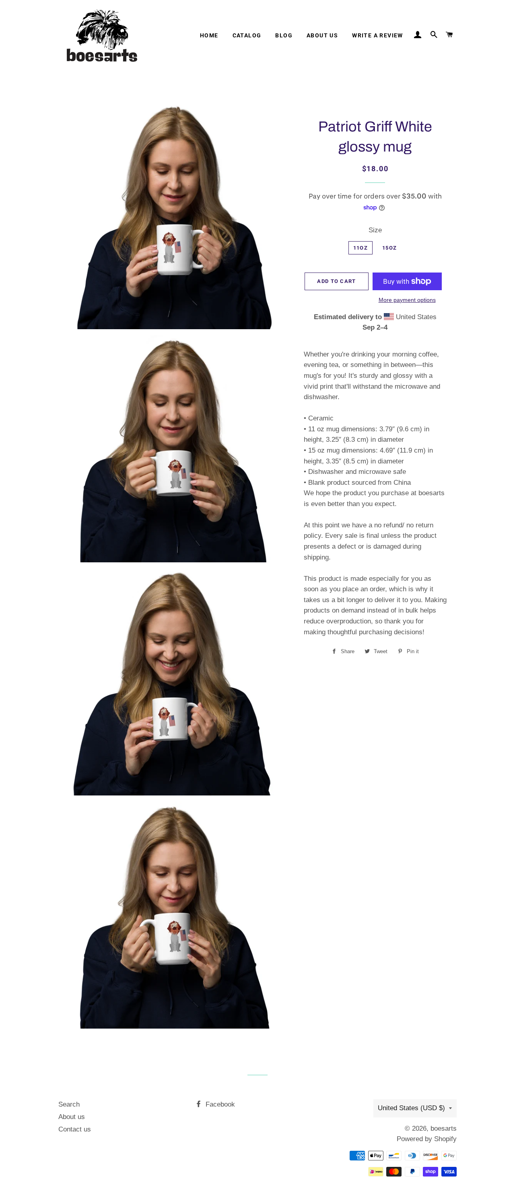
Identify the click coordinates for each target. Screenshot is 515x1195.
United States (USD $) (411, 1108)
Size (375, 230)
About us (322, 35)
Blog (284, 35)
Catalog (247, 35)
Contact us (74, 1129)
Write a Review (377, 35)
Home (209, 35)
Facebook (219, 1104)
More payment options (407, 300)
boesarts (444, 1128)
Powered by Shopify (427, 1139)
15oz (389, 248)
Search (69, 1104)
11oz (360, 248)
